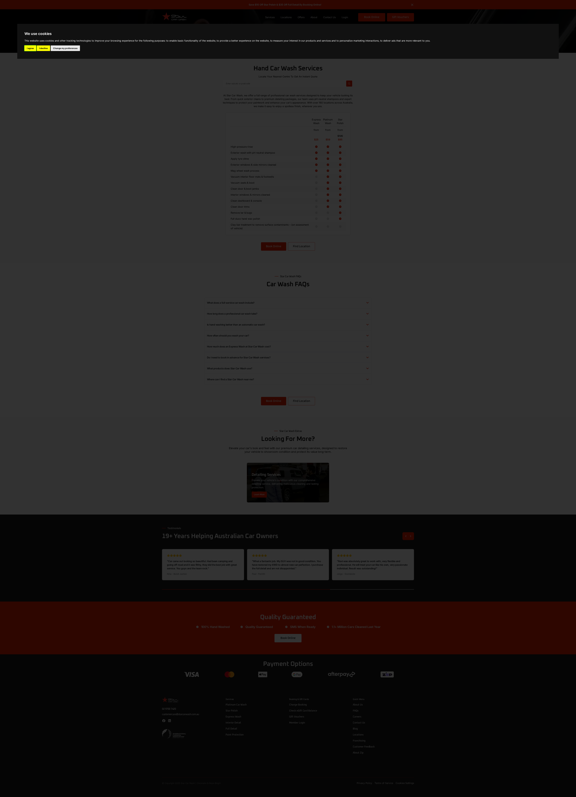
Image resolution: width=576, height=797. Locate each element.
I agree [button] (30, 48)
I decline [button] (43, 48)
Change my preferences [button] (65, 48)
